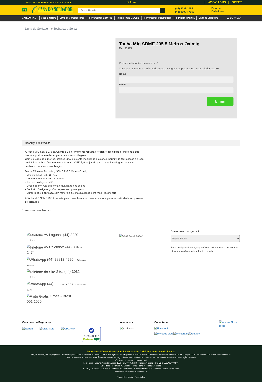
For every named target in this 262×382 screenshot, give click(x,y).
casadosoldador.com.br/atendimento (116, 369)
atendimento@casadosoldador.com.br (131, 371)
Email (122, 84)
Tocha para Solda (65, 28)
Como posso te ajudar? (185, 231)
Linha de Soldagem (37, 28)
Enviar (220, 101)
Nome (122, 73)
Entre (214, 8)
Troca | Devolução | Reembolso (131, 377)
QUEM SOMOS (234, 18)
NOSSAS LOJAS (217, 2)
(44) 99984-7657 (184, 12)
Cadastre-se (217, 11)
